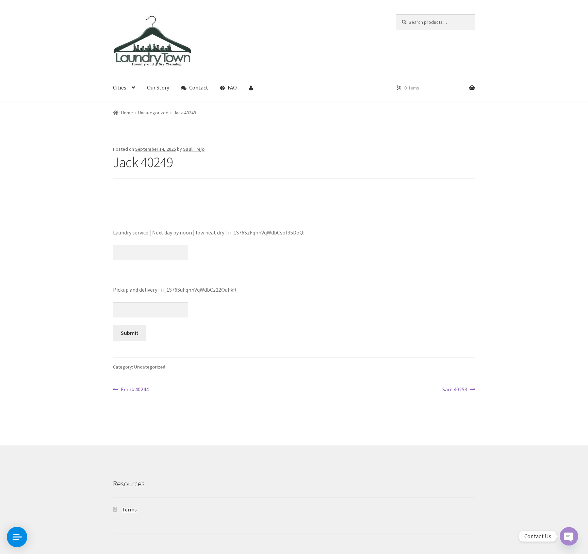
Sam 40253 (454, 390)
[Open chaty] (569, 536)
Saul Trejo (194, 149)
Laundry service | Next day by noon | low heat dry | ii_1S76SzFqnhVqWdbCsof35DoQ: (208, 232)
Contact (198, 87)
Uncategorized (153, 113)
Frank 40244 (134, 390)
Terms (129, 509)
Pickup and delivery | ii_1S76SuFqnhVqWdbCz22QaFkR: (175, 289)
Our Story (158, 87)
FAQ (232, 87)
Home (127, 113)
